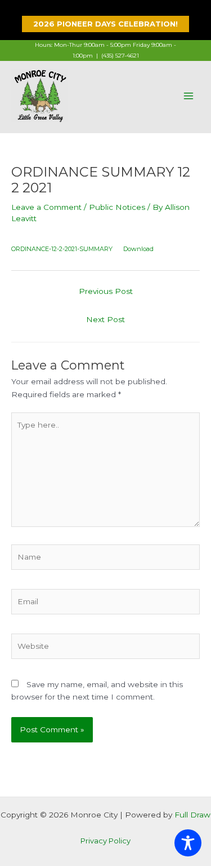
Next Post (105, 319)
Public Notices (117, 207)
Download (138, 249)
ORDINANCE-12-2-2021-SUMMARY (62, 249)
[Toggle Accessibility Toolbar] (188, 843)
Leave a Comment (46, 207)
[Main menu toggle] (188, 95)
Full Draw (192, 814)
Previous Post (106, 291)
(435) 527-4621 (120, 55)
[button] (105, 24)
